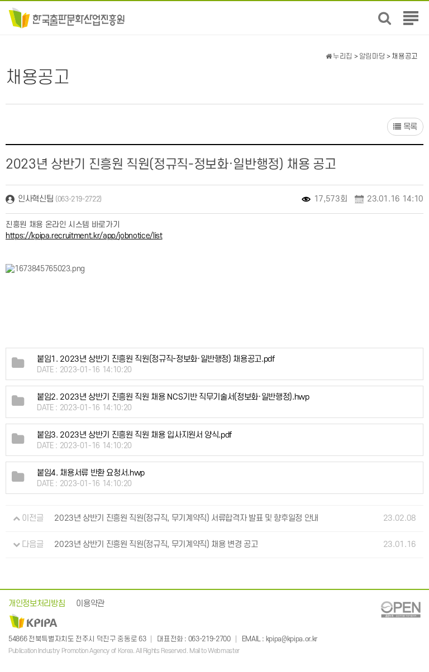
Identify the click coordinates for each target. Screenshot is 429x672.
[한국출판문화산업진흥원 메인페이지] (66, 17)
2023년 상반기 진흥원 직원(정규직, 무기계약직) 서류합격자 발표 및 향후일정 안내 (186, 518)
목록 (409, 127)
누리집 (341, 56)
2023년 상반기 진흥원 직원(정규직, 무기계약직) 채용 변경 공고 (156, 544)
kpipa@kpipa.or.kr (291, 639)
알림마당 (372, 56)
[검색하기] (384, 18)
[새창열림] (400, 608)
